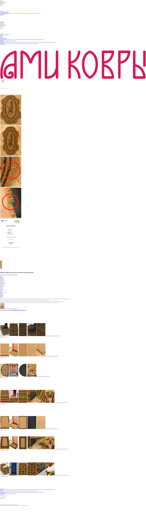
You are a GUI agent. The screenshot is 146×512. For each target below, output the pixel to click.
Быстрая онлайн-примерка (10, 13)
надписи (1, 290)
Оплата (20, 13)
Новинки (1, 36)
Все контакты (38, 13)
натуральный (3, 282)
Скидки (1, 37)
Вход (1, 15)
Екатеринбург (9, 493)
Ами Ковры (12, 504)
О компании (1, 42)
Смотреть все (23, 310)
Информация (2, 41)
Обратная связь (28, 43)
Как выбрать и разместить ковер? (33, 42)
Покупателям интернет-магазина (8, 43)
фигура (1, 293)
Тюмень (13, 493)
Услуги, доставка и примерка (4, 12)
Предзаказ (26, 13)
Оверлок (29, 13)
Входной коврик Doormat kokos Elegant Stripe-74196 (61, 402)
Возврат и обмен (23, 13)
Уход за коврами (39, 42)
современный (2, 289)
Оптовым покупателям (16, 43)
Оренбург (15, 493)
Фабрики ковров (6, 42)
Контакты (1, 490)
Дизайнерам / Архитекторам (22, 43)
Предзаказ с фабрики (23, 39)
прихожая (1, 296)
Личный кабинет (2, 44)
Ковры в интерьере (25, 42)
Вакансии (31, 43)
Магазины (1, 40)
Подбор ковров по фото (3, 13)
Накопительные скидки (34, 13)
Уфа (11, 493)
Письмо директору (35, 43)
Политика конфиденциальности (51, 42)
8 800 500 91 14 (2, 494)
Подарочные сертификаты (40, 39)
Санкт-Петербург (4, 493)
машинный (1, 286)
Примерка (17, 13)
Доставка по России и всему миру (4, 34)
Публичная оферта (44, 42)
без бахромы (2, 294)
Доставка (15, 13)
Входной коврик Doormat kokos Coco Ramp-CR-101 (52, 428)
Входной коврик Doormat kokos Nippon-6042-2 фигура (43, 376)
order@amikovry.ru (2, 498)
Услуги (1, 491)
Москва (1, 493)
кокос (1, 282)
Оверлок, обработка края (17, 39)
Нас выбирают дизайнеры (20, 42)
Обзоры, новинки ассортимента (12, 42)
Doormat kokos (2, 278)
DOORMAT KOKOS (16, 310)
